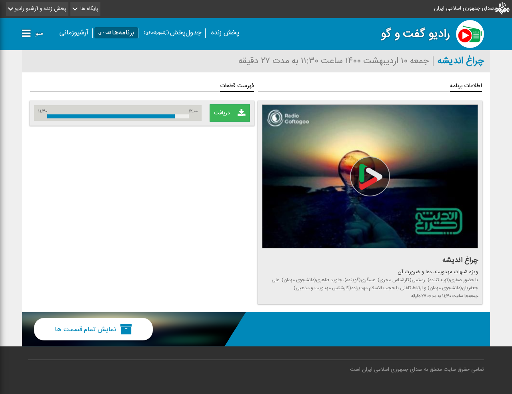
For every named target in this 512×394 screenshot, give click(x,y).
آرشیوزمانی (73, 32)
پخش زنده (225, 32)
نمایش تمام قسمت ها (86, 329)
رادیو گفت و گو (415, 34)
